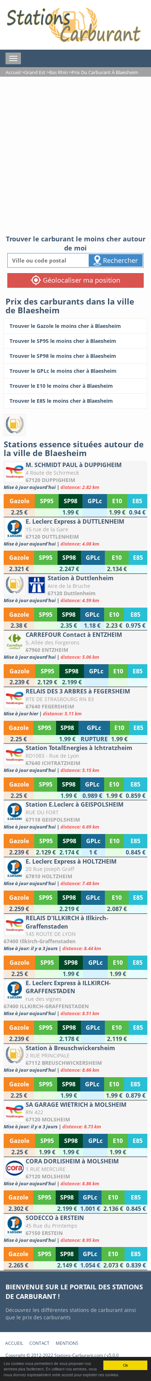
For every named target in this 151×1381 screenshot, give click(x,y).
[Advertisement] (75, 155)
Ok (125, 1365)
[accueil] (73, 24)
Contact (39, 1343)
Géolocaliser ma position (80, 280)
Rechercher (119, 260)
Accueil (14, 1343)
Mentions (67, 1343)
